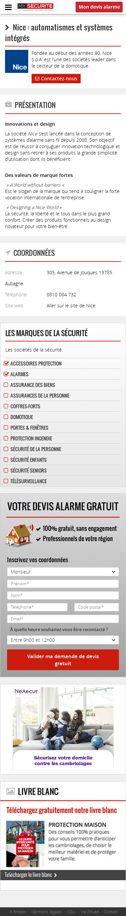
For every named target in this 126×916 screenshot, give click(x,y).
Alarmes (19, 374)
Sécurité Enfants (28, 459)
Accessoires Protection (35, 363)
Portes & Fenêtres (29, 427)
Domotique (21, 416)
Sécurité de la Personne (35, 448)
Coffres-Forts (25, 406)
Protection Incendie (31, 438)
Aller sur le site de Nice (71, 305)
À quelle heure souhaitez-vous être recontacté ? (59, 629)
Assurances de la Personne (39, 395)
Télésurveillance (28, 481)
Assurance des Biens (32, 384)
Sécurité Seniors (28, 470)
